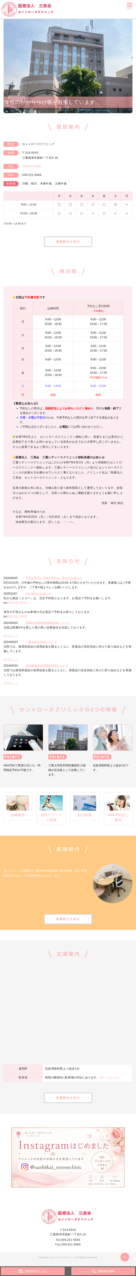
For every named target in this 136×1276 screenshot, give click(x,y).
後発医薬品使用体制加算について (47, 665)
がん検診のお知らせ (38, 593)
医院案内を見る (68, 241)
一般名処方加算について (41, 641)
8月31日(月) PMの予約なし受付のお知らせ (54, 578)
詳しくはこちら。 (111, 1077)
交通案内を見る (68, 1097)
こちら (65, 521)
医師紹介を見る (68, 919)
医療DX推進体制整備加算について (48, 622)
